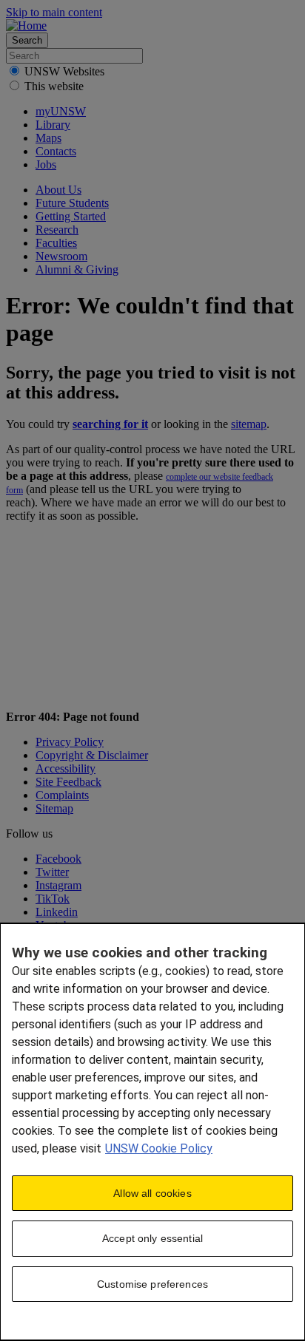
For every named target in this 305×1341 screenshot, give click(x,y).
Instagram (58, 885)
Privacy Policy (70, 742)
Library (53, 124)
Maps (48, 138)
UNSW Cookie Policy (158, 1148)
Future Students (72, 203)
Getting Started (71, 216)
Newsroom (61, 256)
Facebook (58, 858)
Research (57, 229)
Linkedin (57, 912)
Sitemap (54, 808)
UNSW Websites (64, 71)
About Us (58, 189)
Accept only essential (152, 1238)
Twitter (52, 872)
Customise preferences (152, 1284)
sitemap (249, 424)
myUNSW (61, 111)
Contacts (56, 151)
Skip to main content (54, 12)
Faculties (56, 243)
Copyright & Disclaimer (92, 755)
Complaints (62, 795)
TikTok (53, 898)
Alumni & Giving (77, 269)
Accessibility (65, 768)
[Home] (26, 25)
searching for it (110, 424)
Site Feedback (68, 781)
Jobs (46, 164)
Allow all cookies (152, 1193)
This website (54, 86)
